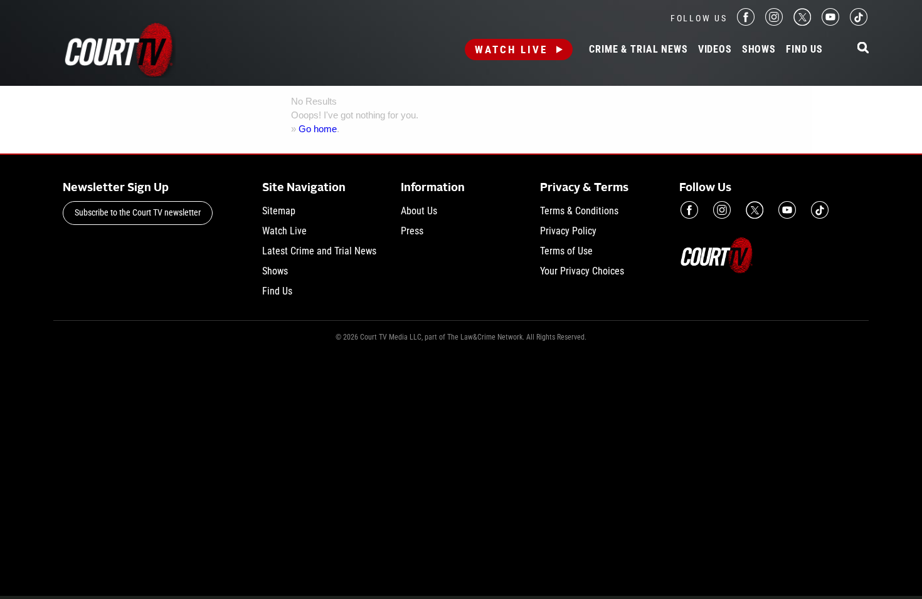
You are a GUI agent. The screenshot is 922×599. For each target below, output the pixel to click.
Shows (759, 49)
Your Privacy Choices (582, 271)
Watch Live (511, 49)
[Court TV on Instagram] (774, 22)
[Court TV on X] (802, 22)
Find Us (804, 49)
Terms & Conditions (579, 211)
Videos (715, 49)
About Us (419, 211)
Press (412, 231)
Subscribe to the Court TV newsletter (138, 212)
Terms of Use (566, 251)
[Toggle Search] (863, 48)
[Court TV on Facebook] (746, 22)
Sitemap (278, 211)
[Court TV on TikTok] (858, 22)
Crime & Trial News (638, 49)
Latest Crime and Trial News (319, 251)
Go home (318, 128)
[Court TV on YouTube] (830, 22)
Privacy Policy (568, 231)
